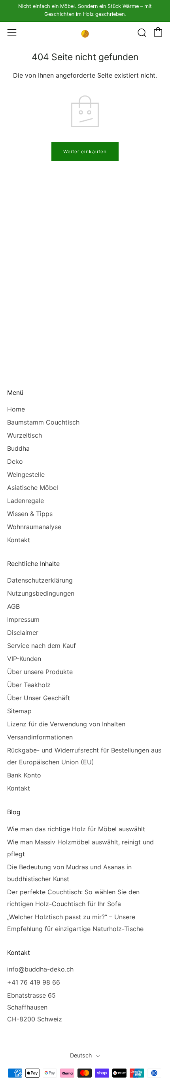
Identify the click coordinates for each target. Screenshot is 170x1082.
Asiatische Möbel (32, 487)
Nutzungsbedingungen (40, 593)
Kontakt (18, 540)
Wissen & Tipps (30, 514)
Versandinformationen (40, 737)
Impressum (23, 619)
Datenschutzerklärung (40, 580)
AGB (13, 606)
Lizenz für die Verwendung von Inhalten (66, 724)
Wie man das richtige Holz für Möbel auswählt (76, 829)
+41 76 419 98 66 (33, 982)
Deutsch (81, 1055)
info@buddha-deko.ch (40, 969)
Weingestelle (26, 474)
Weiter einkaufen (85, 151)
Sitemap (19, 711)
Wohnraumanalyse (34, 527)
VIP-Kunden (24, 659)
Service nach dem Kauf (41, 646)
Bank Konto (24, 775)
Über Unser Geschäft (38, 698)
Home (16, 409)
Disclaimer (22, 632)
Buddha (18, 448)
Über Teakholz (29, 685)
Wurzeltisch (24, 435)
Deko (15, 461)
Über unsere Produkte (40, 672)
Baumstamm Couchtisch (43, 422)
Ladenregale (25, 501)
